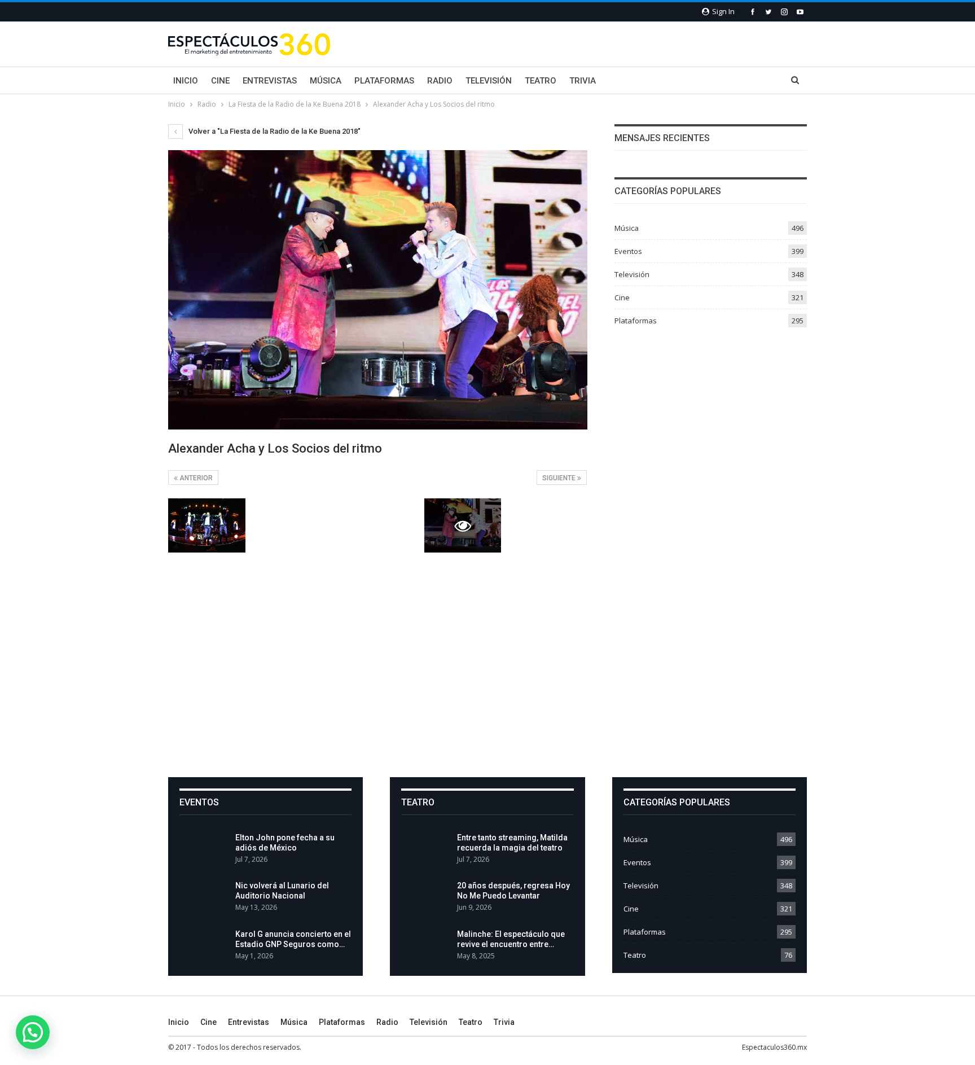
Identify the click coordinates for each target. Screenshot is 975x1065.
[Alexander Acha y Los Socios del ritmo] (206, 525)
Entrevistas (270, 81)
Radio (440, 81)
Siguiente (559, 478)
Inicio (185, 81)
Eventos (628, 251)
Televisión (488, 81)
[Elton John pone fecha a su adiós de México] (203, 850)
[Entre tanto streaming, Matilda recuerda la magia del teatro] (425, 850)
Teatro (540, 81)
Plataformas (384, 81)
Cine (220, 81)
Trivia (582, 81)
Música (325, 81)
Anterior (195, 478)
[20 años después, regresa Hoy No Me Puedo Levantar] (425, 898)
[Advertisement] (487, 665)
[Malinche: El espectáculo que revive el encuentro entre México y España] (425, 947)
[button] (33, 1032)
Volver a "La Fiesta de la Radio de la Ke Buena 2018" (274, 131)
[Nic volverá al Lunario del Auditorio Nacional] (203, 898)
